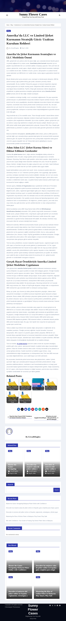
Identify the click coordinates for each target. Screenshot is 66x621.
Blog (8, 31)
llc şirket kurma (22, 343)
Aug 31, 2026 (13, 473)
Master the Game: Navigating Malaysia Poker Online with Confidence (26, 503)
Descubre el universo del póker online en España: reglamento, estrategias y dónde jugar (32, 512)
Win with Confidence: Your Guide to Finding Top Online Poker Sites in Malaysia (29, 520)
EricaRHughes (15, 48)
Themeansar (16, 607)
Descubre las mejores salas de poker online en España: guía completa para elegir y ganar (32, 508)
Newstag (8, 607)
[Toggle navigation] (7, 15)
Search (10, 484)
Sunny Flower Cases (33, 14)
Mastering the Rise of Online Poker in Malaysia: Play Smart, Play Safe (26, 516)
